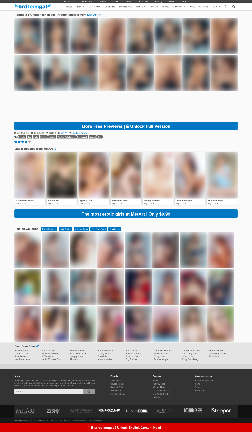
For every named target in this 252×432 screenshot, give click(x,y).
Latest (69, 6)
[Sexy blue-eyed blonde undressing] (138, 340)
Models (139, 6)
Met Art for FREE (161, 393)
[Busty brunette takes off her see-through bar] (55, 304)
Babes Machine (106, 350)
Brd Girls (102, 356)
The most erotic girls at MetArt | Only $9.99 (126, 214)
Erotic (35, 137)
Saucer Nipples (162, 359)
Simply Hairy (76, 356)
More (215, 6)
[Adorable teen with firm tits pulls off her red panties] (55, 267)
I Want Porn (48, 356)
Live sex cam (143, 1)
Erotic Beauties (49, 229)
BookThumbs (160, 353)
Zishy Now (159, 356)
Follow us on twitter (204, 380)
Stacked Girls (133, 356)
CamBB (115, 1)
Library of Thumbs (163, 350)
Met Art (92, 14)
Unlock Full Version (126, 126)
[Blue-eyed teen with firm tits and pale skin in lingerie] (83, 304)
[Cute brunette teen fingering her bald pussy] (27, 267)
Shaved (92, 137)
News (192, 6)
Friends (165, 6)
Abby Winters (159, 383)
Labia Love (187, 356)
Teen (100, 137)
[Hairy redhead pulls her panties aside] (165, 340)
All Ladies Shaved (161, 390)
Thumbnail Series (190, 350)
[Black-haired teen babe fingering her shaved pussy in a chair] (55, 340)
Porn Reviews (125, 6)
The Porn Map (86, 1)
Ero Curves (115, 229)
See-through (82, 137)
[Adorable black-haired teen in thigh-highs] (83, 267)
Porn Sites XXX (78, 353)
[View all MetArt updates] (54, 148)
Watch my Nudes (218, 353)
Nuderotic (75, 359)
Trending (80, 6)
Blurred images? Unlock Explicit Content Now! (126, 427)
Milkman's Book (117, 393)
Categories (110, 6)
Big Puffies (131, 359)
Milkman (128, 1)
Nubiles (171, 1)
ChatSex (102, 1)
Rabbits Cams (69, 1)
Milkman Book (81, 229)
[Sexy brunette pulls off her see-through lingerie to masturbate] (83, 340)
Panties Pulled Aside (66, 137)
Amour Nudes (105, 359)
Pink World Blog (50, 353)
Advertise (199, 390)
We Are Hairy (159, 387)
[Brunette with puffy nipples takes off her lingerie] (138, 304)
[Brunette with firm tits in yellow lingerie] (27, 341)
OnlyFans (203, 6)
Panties (52, 137)
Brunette (21, 137)
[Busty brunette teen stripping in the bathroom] (193, 267)
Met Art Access (22, 359)
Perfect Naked (216, 350)
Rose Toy (158, 1)
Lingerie (43, 137)
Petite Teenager (134, 353)
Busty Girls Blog (189, 359)
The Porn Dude (99, 229)
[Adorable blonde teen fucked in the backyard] (220, 340)
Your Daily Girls (189, 353)
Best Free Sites (25, 346)
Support (198, 387)
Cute (29, 137)
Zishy (155, 380)
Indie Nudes (65, 229)
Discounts (178, 6)
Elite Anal (214, 356)
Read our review (79, 132)
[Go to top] (244, 422)
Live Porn (185, 1)
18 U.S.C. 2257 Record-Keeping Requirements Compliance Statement (74, 420)
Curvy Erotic (104, 353)
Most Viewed (94, 6)
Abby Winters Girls (52, 359)
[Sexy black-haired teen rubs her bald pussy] (110, 304)
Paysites (154, 6)
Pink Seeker (20, 356)
